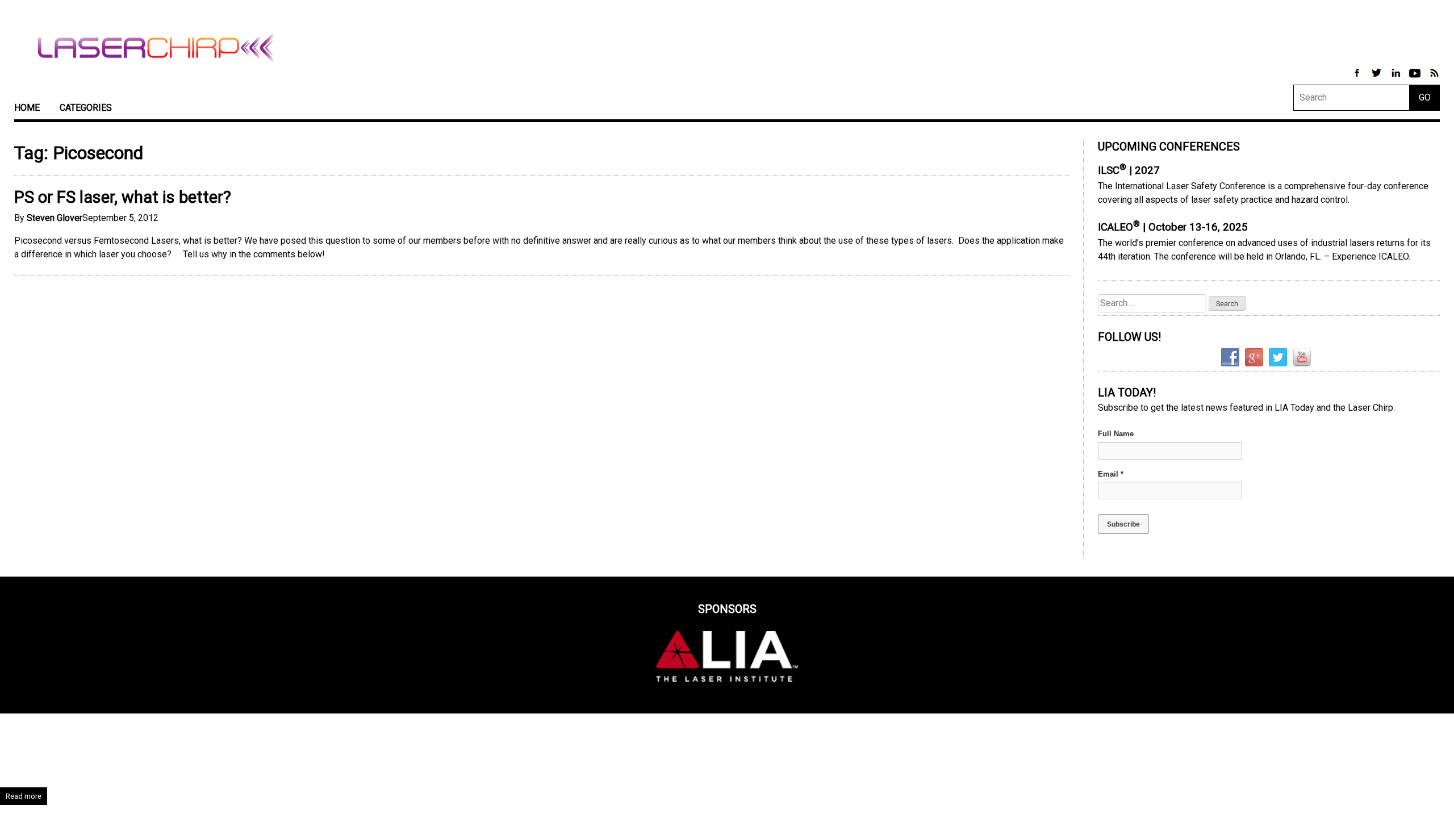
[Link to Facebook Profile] (1358, 78)
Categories (86, 107)
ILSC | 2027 (1129, 170)
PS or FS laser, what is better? (122, 197)
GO (1425, 97)
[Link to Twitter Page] (1377, 78)
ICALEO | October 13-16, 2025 (1173, 227)
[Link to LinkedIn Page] (1396, 78)
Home (27, 107)
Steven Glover (54, 217)
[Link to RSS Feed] (1434, 78)
